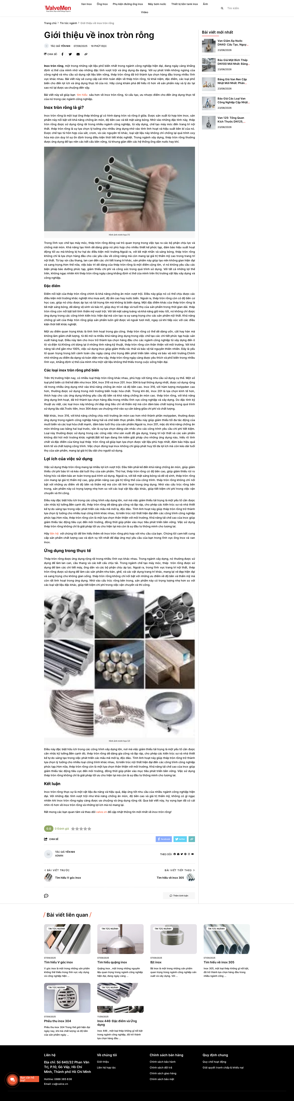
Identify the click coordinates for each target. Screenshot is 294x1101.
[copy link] (86, 54)
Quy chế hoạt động (214, 1061)
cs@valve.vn (60, 1083)
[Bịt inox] (173, 939)
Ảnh (205, 4)
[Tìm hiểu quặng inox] (120, 939)
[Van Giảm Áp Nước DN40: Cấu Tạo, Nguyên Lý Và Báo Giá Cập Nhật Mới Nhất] (209, 45)
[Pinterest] (185, 854)
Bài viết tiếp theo (178, 870)
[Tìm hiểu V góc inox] (67, 939)
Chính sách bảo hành (163, 1061)
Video (144, 12)
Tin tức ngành (56, 928)
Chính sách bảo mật (162, 1079)
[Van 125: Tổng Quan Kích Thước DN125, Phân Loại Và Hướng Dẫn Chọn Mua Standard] (209, 122)
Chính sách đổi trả (161, 1067)
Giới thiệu (103, 1061)
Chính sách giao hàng (163, 1073)
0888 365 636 (63, 1079)
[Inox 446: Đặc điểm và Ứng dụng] (120, 998)
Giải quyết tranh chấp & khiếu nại (223, 1067)
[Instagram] (189, 854)
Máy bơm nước (157, 4)
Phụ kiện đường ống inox (128, 4)
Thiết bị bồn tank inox (184, 4)
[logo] (57, 8)
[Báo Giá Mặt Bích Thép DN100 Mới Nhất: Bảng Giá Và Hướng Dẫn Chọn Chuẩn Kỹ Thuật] (209, 65)
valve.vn (102, 812)
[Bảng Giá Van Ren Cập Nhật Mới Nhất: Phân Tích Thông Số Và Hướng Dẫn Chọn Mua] (209, 84)
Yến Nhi (65, 45)
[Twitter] (182, 854)
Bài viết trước (58, 870)
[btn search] (222, 8)
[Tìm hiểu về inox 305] (227, 939)
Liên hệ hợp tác (106, 1067)
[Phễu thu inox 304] (67, 998)
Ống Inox (102, 4)
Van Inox (86, 4)
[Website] (178, 854)
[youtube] (192, 854)
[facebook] (175, 854)
